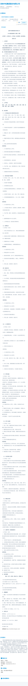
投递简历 (24, 22)
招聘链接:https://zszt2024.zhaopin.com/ (11, 629)
